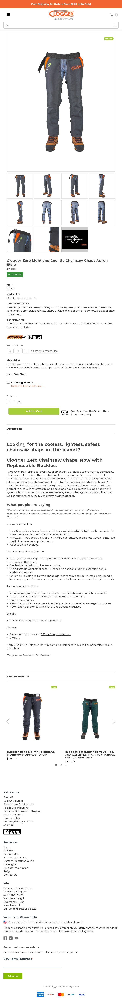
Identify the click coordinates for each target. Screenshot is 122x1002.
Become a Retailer (14, 857)
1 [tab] (56, 765)
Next (113, 721)
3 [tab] (66, 765)
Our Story (9, 850)
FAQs (6, 871)
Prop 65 (8, 797)
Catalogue (9, 864)
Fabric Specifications (15, 807)
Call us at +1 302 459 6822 (19, 908)
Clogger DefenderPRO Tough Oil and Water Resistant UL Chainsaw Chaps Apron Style (90, 754)
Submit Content (13, 800)
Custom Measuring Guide (18, 860)
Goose (76, 986)
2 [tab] (61, 765)
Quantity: (11, 396)
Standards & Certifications (18, 804)
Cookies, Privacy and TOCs (19, 821)
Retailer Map (11, 854)
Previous (7, 721)
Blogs (6, 847)
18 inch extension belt (90, 568)
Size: (15, 345)
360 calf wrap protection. (56, 634)
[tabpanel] (32, 722)
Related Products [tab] (18, 676)
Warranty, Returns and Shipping (22, 811)
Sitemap (8, 824)
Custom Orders (12, 814)
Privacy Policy (11, 818)
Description (14, 428)
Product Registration (15, 867)
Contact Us (10, 874)
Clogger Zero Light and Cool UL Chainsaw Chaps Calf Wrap (31, 753)
